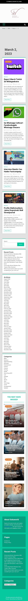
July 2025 (6, 300)
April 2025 (6, 305)
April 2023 (6, 343)
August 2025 (7, 298)
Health (5, 371)
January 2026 (7, 290)
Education (6, 363)
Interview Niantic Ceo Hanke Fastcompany (13, 170)
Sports (5, 379)
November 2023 (8, 331)
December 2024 (8, 312)
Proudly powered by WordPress (14, 597)
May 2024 (6, 323)
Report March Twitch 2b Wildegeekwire (13, 80)
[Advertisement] (14, 39)
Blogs (5, 358)
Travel (5, 384)
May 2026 (6, 284)
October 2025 (7, 295)
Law (5, 374)
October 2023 (7, 333)
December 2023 (8, 330)
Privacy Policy (7, 542)
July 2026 (6, 280)
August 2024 (7, 318)
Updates (6, 388)
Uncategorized (7, 386)
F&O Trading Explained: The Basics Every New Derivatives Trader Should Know (13, 262)
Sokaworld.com (8, 526)
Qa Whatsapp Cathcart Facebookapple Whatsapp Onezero (13, 125)
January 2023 (7, 348)
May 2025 (6, 303)
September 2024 (8, 316)
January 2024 (7, 328)
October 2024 (7, 315)
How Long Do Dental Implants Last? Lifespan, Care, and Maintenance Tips (13, 422)
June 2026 (6, 282)
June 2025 (6, 302)
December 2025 (8, 292)
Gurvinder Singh (8, 84)
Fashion (6, 366)
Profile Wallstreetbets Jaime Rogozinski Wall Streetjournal (13, 210)
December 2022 (8, 349)
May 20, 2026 (9, 452)
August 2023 (7, 336)
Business (6, 76)
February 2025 (7, 308)
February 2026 (7, 289)
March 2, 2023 (17, 84)
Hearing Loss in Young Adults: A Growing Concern (13, 502)
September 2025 (8, 297)
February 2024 (7, 326)
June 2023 (6, 339)
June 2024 (6, 321)
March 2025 (7, 307)
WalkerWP (19, 599)
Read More (7, 99)
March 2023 (7, 344)
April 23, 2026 (9, 505)
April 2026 (6, 285)
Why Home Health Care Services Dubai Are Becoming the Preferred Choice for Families (12, 475)
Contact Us (7, 540)
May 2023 (6, 341)
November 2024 (8, 313)
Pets (5, 378)
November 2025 (8, 293)
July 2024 (6, 320)
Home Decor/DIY (8, 373)
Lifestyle (6, 376)
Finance (6, 368)
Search (5, 241)
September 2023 (8, 335)
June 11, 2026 (9, 425)
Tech (5, 381)
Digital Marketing (8, 361)
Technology (6, 383)
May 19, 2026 (9, 478)
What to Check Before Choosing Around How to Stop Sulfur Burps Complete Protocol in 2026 (13, 448)
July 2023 (6, 338)
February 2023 (7, 346)
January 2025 (7, 310)
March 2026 (7, 287)
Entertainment (7, 365)
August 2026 (7, 279)
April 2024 (6, 325)
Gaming (6, 369)
